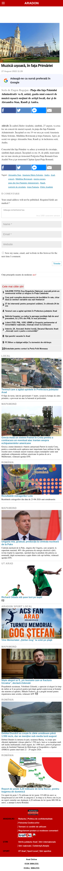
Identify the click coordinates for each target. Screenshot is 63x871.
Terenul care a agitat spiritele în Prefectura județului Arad (31, 311)
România (7, 462)
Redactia (22, 819)
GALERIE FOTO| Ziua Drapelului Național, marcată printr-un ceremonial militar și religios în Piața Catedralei (32, 292)
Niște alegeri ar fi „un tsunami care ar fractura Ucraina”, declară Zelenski (26, 681)
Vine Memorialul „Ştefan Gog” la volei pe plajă (26, 640)
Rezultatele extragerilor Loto (17, 496)
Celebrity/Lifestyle (41, 846)
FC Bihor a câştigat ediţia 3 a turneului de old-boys (28, 342)
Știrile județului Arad (27, 842)
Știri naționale (24, 846)
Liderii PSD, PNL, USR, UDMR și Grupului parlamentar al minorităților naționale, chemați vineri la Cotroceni (31, 323)
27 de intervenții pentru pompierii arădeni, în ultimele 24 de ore (32, 305)
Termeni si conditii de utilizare (32, 827)
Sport (6, 851)
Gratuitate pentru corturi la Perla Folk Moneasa (26, 349)
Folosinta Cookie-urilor (28, 823)
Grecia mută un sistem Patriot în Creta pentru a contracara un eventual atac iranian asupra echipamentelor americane (27, 440)
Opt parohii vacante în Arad (17, 336)
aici (34, 274)
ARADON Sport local (16, 606)
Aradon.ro (8, 819)
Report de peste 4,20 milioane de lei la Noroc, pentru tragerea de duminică (30, 790)
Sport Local (32, 851)
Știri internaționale (47, 842)
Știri (5, 842)
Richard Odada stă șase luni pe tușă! (21, 597)
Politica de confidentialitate (40, 819)
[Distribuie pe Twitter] (23, 110)
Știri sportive (45, 851)
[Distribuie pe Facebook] (8, 110)
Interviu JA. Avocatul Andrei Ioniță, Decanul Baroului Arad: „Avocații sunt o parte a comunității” (32, 330)
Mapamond (9, 404)
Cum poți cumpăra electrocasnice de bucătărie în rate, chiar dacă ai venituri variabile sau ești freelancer (32, 298)
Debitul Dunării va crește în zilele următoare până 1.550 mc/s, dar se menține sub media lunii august (29, 734)
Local (5, 356)
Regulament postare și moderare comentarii (38, 831)
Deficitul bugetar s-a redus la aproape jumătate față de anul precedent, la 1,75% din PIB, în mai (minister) (32, 317)
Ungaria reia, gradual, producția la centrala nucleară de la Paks (30, 543)
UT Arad (7, 563)
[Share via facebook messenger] (39, 110)
